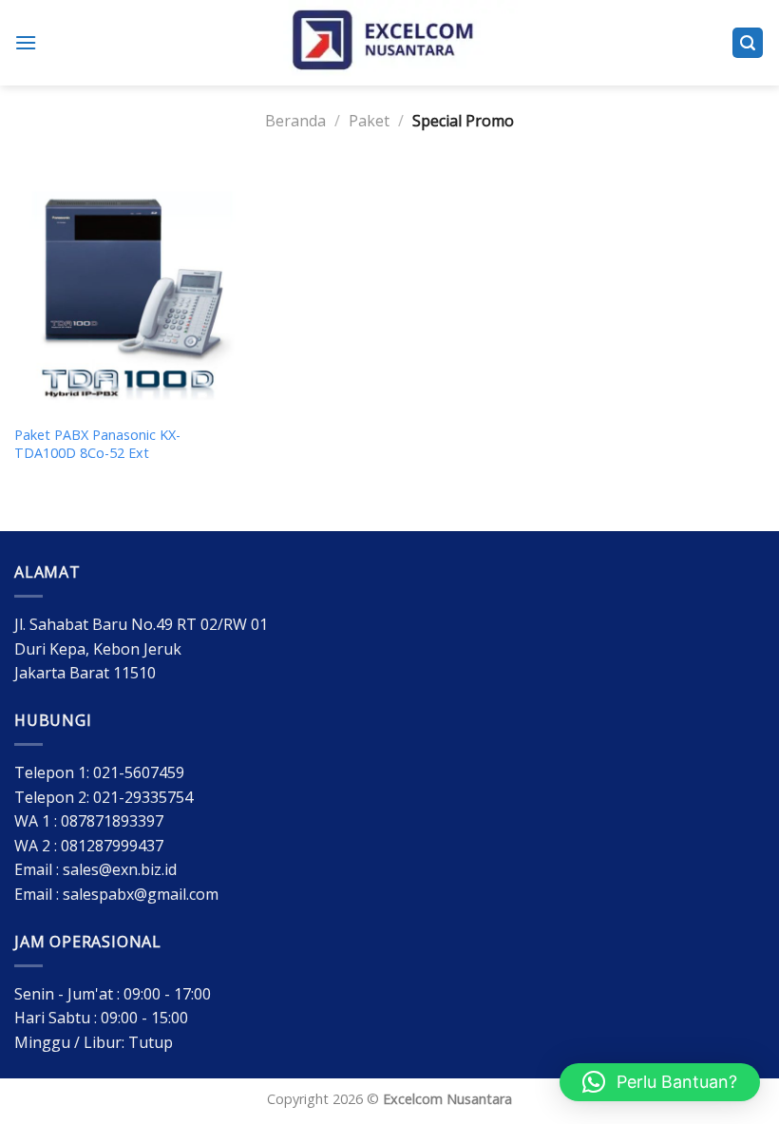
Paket (369, 120)
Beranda (295, 120)
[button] (660, 1082)
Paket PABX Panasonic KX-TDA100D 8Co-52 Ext (97, 444)
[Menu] (25, 42)
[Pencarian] (747, 43)
